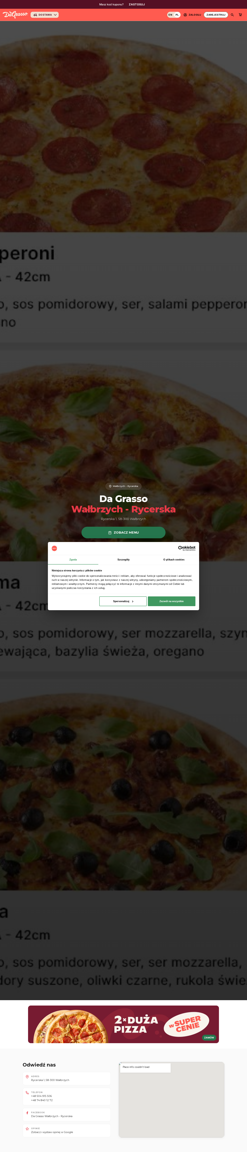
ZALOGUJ (195, 14)
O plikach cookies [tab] (173, 559)
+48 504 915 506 (41, 1096)
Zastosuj (137, 4)
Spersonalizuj (121, 601)
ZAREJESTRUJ (216, 14)
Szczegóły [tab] (123, 559)
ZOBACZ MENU (126, 532)
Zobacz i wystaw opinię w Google (52, 1132)
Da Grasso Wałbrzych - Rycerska (51, 1116)
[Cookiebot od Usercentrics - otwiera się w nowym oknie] (180, 548)
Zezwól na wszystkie (171, 601)
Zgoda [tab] (73, 559)
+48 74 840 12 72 (42, 1100)
